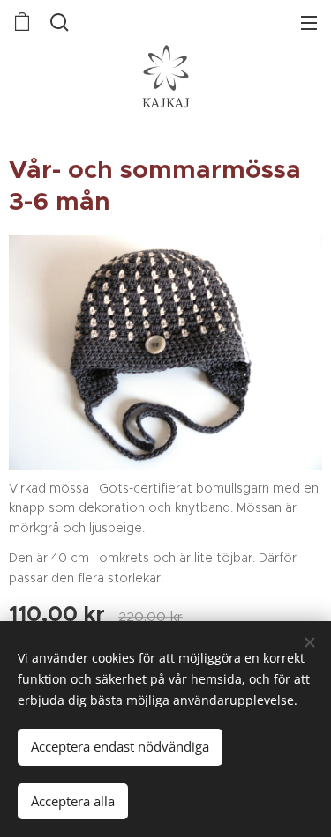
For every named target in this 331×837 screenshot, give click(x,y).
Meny (309, 22)
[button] (59, 22)
